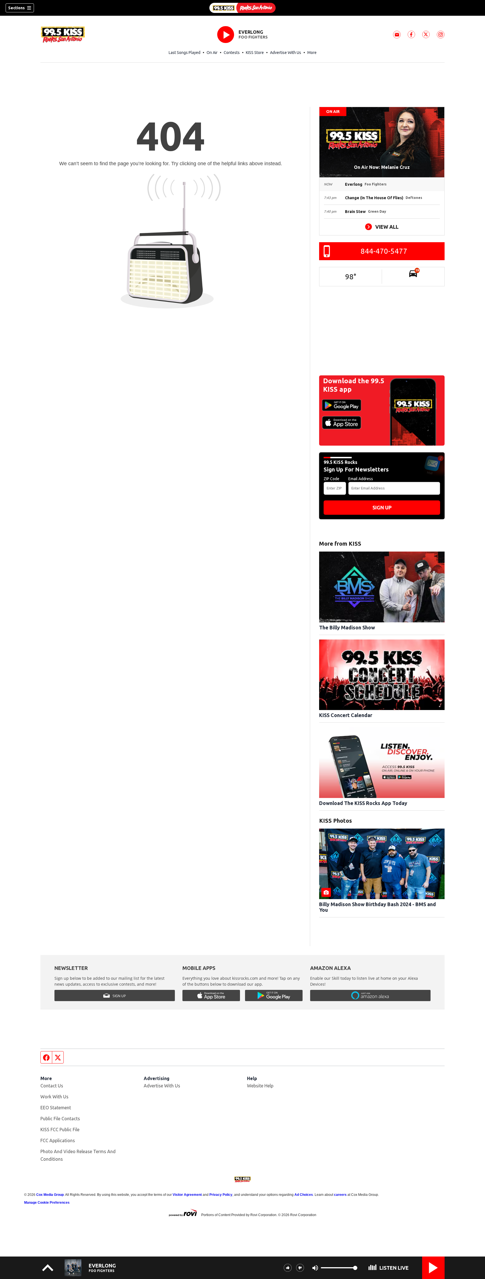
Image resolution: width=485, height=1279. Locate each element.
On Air (212, 52)
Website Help (260, 1085)
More (312, 52)
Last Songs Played (184, 52)
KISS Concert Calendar (345, 715)
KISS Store (255, 52)
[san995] (242, 7)
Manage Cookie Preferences (47, 1203)
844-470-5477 (384, 251)
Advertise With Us (285, 52)
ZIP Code (331, 479)
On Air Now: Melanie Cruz (382, 167)
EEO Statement (55, 1107)
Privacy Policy (220, 1195)
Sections (16, 8)
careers (340, 1195)
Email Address (360, 479)
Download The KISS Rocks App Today (363, 803)
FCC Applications (57, 1140)
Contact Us (51, 1085)
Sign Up (382, 507)
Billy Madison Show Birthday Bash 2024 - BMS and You (377, 907)
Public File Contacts (60, 1118)
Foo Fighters (253, 37)
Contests (232, 52)
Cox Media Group (50, 1195)
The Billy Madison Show (347, 627)
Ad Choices (303, 1195)
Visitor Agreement (187, 1195)
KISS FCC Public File (59, 1129)
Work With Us (54, 1096)
